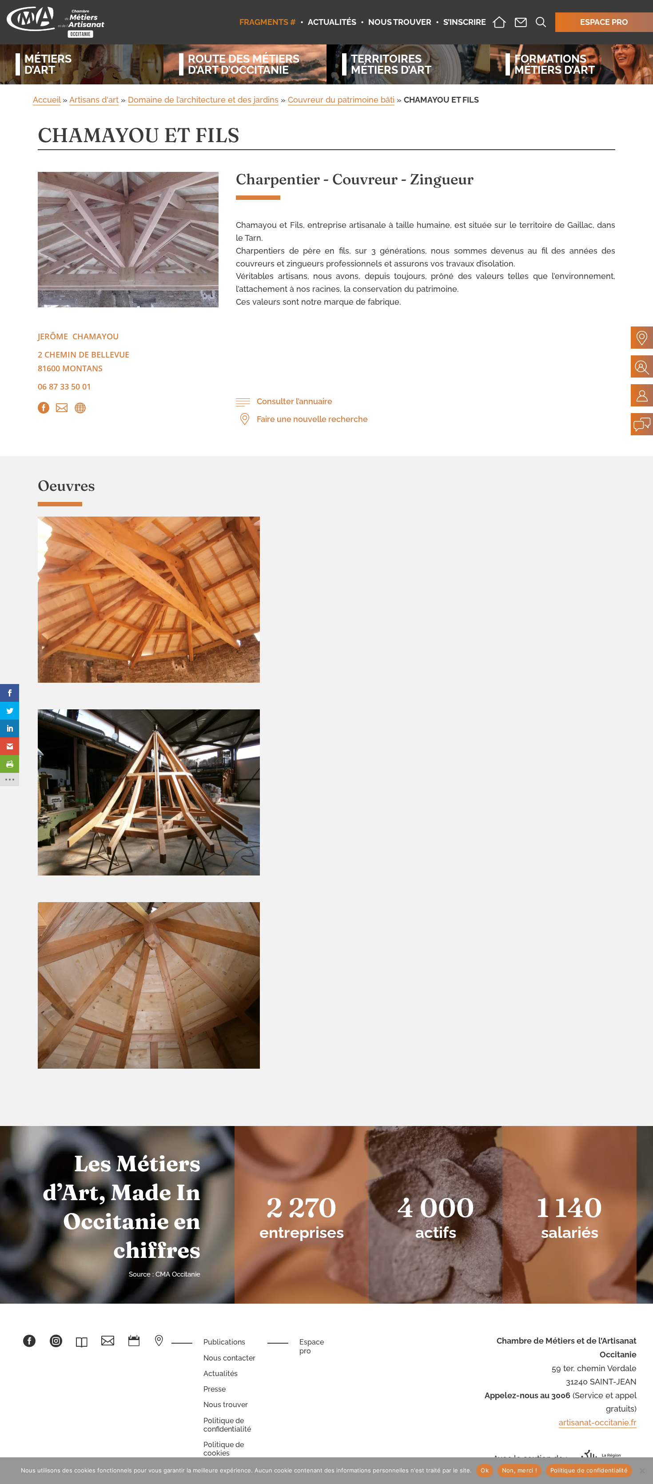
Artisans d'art (94, 99)
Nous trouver (225, 1404)
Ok (485, 1470)
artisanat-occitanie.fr (598, 1422)
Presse (214, 1389)
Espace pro (311, 1346)
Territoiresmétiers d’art (391, 64)
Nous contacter (229, 1358)
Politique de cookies (223, 1448)
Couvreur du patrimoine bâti (341, 99)
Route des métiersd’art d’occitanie (243, 64)
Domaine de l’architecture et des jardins (203, 99)
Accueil (46, 99)
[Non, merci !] (641, 1470)
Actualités (220, 1373)
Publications (224, 1342)
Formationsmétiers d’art (554, 64)
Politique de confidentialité (227, 1424)
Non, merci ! (519, 1470)
